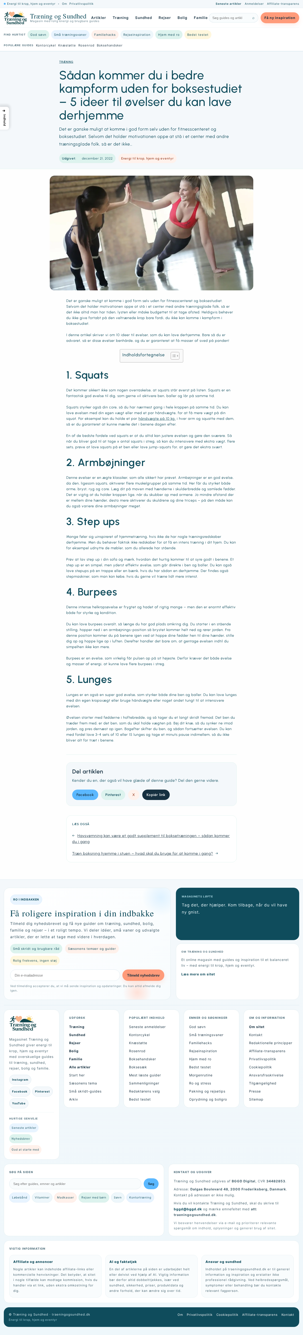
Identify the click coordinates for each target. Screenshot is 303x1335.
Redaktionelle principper (270, 1043)
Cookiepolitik (260, 1067)
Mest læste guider (145, 1075)
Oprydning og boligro (208, 1099)
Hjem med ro (169, 35)
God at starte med (25, 1149)
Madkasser (65, 1197)
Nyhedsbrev (21, 1138)
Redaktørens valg (144, 1091)
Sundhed (143, 17)
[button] (4, 118)
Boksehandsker (110, 45)
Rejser (165, 17)
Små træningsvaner (70, 35)
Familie (201, 17)
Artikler (98, 17)
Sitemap (256, 1099)
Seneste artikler (228, 3)
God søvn (38, 35)
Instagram (20, 1079)
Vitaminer (42, 1197)
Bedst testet (198, 35)
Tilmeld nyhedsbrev (143, 975)
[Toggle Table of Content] (172, 356)
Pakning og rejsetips (207, 1091)
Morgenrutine (201, 1075)
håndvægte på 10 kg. (157, 418)
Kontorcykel (46, 45)
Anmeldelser (254, 3)
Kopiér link (156, 795)
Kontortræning (140, 1197)
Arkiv (73, 1099)
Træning (121, 17)
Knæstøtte (67, 45)
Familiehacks (105, 35)
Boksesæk (138, 1067)
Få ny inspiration (279, 18)
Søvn (118, 1197)
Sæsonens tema (83, 1083)
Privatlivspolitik (81, 3)
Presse (255, 1091)
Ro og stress (200, 1083)
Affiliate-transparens (283, 3)
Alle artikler (80, 1067)
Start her (77, 1075)
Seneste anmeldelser (147, 1027)
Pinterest (113, 795)
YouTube (19, 1103)
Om (64, 3)
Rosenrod (86, 45)
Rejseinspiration (137, 35)
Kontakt (256, 1035)
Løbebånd (19, 1197)
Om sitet (256, 1027)
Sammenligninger (144, 1083)
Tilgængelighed (262, 1083)
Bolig (182, 17)
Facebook (85, 795)
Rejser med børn (93, 1197)
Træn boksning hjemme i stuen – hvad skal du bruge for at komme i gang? (142, 853)
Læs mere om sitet (198, 974)
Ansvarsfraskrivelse (266, 1075)
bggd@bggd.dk (188, 1209)
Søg (151, 1184)
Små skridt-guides (85, 1091)
